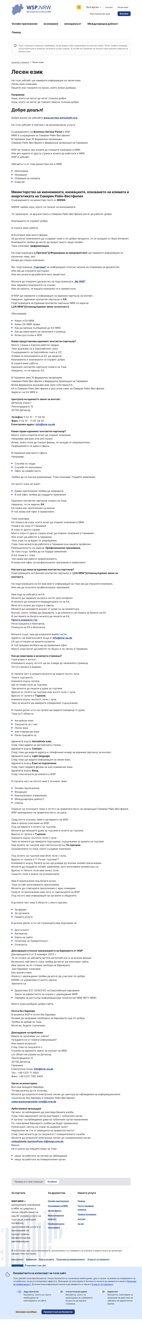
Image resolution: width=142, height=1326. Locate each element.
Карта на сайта (46, 1259)
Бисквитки (31, 1259)
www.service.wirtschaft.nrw (60, 117)
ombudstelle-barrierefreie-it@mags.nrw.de (37, 1141)
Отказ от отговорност (99, 1259)
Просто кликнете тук (24, 619)
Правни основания (87, 1214)
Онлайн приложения (58, 1201)
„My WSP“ (80, 281)
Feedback (52, 1181)
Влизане (124, 13)
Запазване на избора (26, 1312)
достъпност (17, 1259)
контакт (82, 1219)
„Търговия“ (39, 267)
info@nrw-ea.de (45, 424)
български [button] (92, 7)
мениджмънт (55, 1210)
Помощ (81, 1201)
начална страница (20, 62)
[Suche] (79, 7)
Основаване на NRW (58, 1206)
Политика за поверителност (70, 1259)
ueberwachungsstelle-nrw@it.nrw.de (33, 1101)
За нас (81, 1224)
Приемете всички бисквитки (58, 1312)
